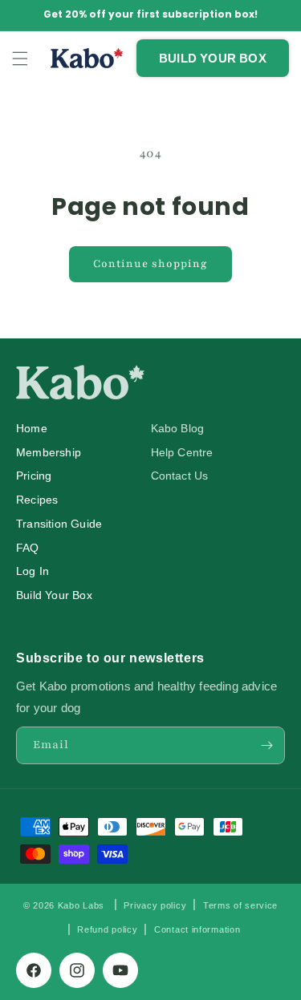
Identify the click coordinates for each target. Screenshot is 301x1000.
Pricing (33, 476)
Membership (48, 453)
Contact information (197, 929)
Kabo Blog (178, 429)
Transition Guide (59, 524)
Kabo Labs (81, 904)
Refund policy (107, 929)
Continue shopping (150, 264)
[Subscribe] (266, 745)
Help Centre (182, 453)
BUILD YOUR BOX (212, 58)
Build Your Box (54, 595)
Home (31, 429)
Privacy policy (155, 905)
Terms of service (240, 905)
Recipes (37, 500)
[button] (20, 58)
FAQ (27, 548)
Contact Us (180, 476)
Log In (32, 571)
